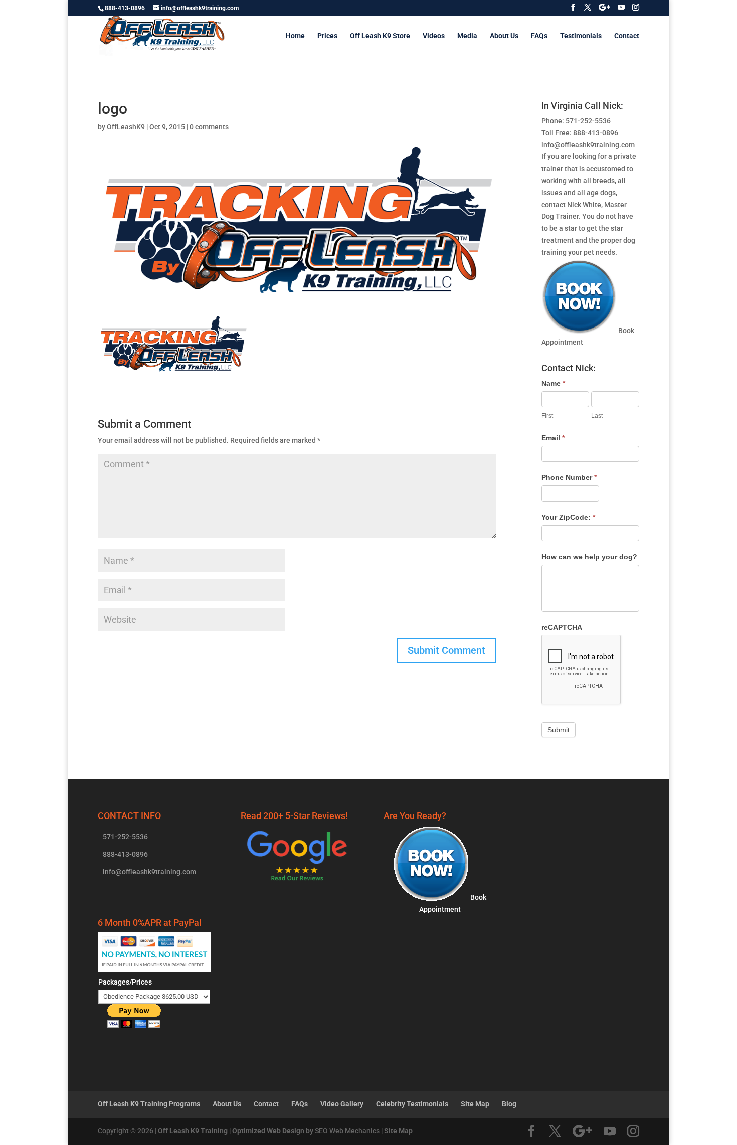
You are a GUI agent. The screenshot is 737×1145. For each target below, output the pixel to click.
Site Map (475, 1104)
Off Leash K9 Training (193, 1131)
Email (553, 438)
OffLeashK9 (126, 127)
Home (295, 36)
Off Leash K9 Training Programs (149, 1104)
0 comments (209, 127)
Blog (509, 1104)
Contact (626, 36)
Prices (327, 36)
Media (467, 36)
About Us (504, 36)
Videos (434, 36)
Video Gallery (341, 1104)
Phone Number (569, 477)
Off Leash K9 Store (380, 36)
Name (553, 383)
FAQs (539, 36)
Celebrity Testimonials (412, 1104)
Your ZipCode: (568, 517)
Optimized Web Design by (272, 1131)
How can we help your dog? (589, 557)
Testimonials (581, 36)
